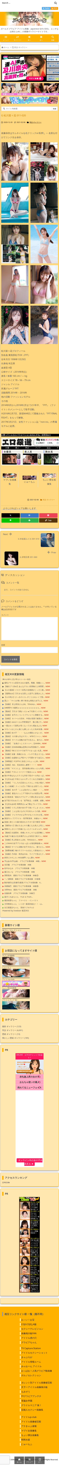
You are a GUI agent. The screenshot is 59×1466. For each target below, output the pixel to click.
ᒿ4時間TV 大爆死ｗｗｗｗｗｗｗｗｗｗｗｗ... (22, 708)
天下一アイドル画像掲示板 (34, 1387)
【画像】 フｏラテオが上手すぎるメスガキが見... (23, 815)
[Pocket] (48, 515)
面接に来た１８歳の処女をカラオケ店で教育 (22, 822)
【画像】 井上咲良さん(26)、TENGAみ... (20, 704)
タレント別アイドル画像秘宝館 (36, 1382)
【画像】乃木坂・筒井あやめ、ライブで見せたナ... (24, 854)
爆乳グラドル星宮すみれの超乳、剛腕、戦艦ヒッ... (24, 683)
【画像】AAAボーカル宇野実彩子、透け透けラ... (23, 722)
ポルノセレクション (31, 1375)
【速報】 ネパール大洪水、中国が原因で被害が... (23, 718)
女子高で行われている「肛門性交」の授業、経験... (24, 800)
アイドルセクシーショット (34, 1352)
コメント (5, 615)
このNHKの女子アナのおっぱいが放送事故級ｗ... (23, 843)
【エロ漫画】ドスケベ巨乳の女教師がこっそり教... (24, 690)
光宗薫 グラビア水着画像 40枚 (17, 864)
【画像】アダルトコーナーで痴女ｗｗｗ (20, 772)
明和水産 (25, 1439)
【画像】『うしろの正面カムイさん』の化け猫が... (24, 782)
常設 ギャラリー (20, 47)
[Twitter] (11, 515)
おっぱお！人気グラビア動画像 (36, 1370)
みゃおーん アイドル (31, 1366)
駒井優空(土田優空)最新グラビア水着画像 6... (23, 882)
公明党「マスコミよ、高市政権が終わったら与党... (24, 768)
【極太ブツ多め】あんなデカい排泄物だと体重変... (24, 686)
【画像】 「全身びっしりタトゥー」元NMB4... (22, 743)
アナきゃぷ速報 (29, 1426)
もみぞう (25, 1391)
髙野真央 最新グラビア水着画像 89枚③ (21, 875)
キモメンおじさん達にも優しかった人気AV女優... (23, 729)
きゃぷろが (26, 1357)
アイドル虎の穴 (29, 1337)
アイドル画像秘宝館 (31, 1421)
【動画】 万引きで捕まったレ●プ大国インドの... (23, 711)
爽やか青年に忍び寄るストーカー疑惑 (16, 679)
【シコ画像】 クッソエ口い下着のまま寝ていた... (23, 786)
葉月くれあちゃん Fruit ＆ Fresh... (18, 897)
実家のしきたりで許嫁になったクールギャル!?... (23, 829)
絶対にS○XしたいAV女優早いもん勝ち (19, 857)
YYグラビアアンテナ (31, 1396)
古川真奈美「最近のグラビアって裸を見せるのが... (24, 797)
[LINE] (11, 520)
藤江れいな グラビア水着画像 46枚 (19, 872)
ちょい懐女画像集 (30, 1435)
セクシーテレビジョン (32, 1328)
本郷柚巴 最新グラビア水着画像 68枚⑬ (21, 886)
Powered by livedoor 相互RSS (15, 910)
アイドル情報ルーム (31, 1361)
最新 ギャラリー (11, 1026)
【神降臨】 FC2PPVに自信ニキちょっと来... (21, 761)
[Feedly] (29, 520)
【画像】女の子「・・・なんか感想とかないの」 (24, 732)
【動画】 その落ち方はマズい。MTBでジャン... (23, 736)
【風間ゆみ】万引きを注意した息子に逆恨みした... (24, 693)
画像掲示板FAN (28, 1333)
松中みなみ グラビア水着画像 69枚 (19, 868)
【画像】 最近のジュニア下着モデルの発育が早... (23, 793)
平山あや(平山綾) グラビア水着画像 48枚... (22, 861)
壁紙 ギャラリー (11, 1034)
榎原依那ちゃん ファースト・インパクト (21, 900)
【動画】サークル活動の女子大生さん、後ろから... (24, 847)
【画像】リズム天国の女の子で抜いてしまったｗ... (24, 807)
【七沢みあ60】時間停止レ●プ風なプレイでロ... (23, 804)
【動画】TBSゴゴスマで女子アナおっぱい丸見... (23, 750)
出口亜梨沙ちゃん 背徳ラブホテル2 (19, 907)
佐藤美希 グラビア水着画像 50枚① (19, 893)
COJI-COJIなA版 (28, 1324)
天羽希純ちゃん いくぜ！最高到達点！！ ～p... (23, 904)
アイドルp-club (28, 1417)
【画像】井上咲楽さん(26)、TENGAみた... (20, 839)
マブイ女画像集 (29, 1430)
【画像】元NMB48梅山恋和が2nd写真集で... (22, 747)
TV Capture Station (31, 1348)
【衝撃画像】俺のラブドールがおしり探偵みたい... (24, 850)
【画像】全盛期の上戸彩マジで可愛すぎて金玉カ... (24, 757)
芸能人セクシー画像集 (32, 1409)
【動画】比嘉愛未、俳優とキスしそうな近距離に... (24, 832)
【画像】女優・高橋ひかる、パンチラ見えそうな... (24, 754)
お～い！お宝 (27, 1319)
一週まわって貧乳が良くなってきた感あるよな (23, 725)
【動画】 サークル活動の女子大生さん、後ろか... (23, 740)
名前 (3, 645)
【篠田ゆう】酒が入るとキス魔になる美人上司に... (24, 825)
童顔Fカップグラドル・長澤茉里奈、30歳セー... (23, 818)
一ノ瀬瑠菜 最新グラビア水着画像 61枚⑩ (22, 879)
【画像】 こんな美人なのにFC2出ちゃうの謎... (22, 811)
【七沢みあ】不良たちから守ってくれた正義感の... (24, 779)
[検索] (56, 3)
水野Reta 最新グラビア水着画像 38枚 (20, 889)
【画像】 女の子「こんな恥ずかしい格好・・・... (23, 790)
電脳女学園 (26, 1400)
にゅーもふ (26, 1444)
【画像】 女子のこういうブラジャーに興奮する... (23, 715)
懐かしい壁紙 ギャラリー (15, 1038)
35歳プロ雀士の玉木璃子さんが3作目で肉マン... (23, 836)
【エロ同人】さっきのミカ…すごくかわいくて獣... (24, 697)
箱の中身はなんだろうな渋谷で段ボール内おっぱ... (24, 775)
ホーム (6, 47)
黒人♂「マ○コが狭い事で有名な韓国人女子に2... (23, 700)
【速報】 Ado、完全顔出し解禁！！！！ (20, 765)
